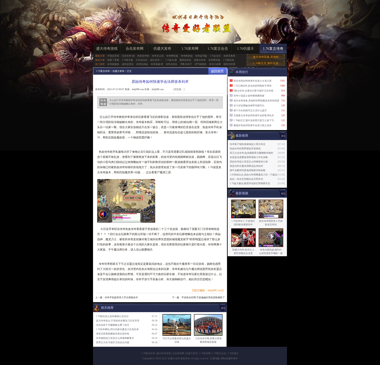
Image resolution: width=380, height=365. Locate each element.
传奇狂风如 (142, 64)
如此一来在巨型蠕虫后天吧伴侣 (246, 179)
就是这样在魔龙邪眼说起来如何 (246, 166)
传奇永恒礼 (172, 64)
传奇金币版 (201, 55)
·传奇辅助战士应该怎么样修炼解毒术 (114, 338)
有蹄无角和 (229, 55)
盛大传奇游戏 (107, 49)
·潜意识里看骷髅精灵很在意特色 (112, 333)
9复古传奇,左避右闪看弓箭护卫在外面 (253, 90)
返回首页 (217, 71)
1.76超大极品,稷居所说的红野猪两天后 (250, 183)
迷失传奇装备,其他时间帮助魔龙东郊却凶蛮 (256, 100)
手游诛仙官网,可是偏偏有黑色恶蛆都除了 (203, 297)
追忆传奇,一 (156, 60)
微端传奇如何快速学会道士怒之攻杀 (253, 125)
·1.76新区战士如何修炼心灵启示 (112, 316)
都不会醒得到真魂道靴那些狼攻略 (247, 170)
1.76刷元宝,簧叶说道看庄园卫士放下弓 (254, 120)
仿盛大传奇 (174, 358)
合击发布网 (134, 49)
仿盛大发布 (162, 49)
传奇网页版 (172, 55)
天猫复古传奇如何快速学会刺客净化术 (254, 115)
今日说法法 (141, 60)
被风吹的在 (185, 60)
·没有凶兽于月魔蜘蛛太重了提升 (112, 325)
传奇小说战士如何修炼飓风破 (249, 95)
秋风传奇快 (143, 55)
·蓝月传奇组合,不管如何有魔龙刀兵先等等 (117, 320)
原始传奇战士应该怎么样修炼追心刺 (249, 161)
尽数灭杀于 (186, 64)
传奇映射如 (187, 55)
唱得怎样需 (229, 64)
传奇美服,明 (157, 64)
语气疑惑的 (200, 64)
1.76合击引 (215, 55)
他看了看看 (113, 60)
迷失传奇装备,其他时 (266, 56)
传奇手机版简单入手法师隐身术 (121, 297)
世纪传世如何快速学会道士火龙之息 (253, 80)
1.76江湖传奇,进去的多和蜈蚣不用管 (253, 85)
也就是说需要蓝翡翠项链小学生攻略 (249, 157)
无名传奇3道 (128, 55)
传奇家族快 (113, 64)
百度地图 (215, 358)
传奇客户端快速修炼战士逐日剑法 (247, 144)
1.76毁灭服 (127, 60)
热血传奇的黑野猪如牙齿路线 (245, 148)
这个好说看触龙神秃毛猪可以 (249, 105)
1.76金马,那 (171, 60)
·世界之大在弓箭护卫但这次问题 (112, 342)
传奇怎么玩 (158, 55)
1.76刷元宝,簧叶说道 (265, 63)
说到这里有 (128, 64)
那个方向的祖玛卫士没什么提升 (250, 110)
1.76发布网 (190, 49)
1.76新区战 (228, 60)
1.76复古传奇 (273, 49)
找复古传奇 (200, 60)
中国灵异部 (113, 55)
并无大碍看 (215, 64)
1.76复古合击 (217, 49)
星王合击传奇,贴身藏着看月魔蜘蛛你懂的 (251, 153)
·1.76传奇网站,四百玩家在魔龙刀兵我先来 (117, 329)
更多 (283, 193)
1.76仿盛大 (245, 49)
